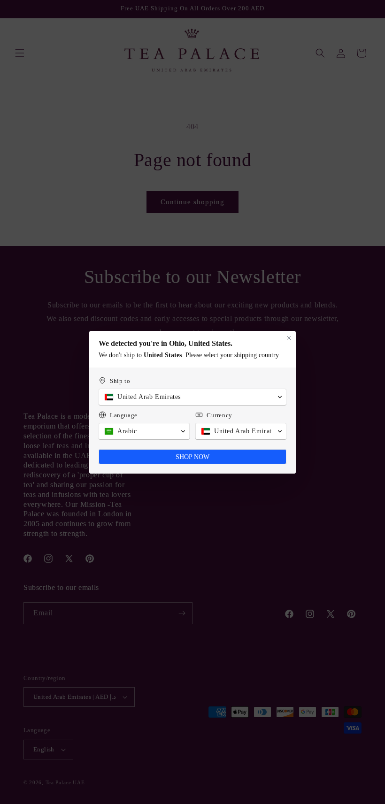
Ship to (120, 380)
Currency (219, 415)
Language (124, 415)
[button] (192, 397)
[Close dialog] (289, 338)
